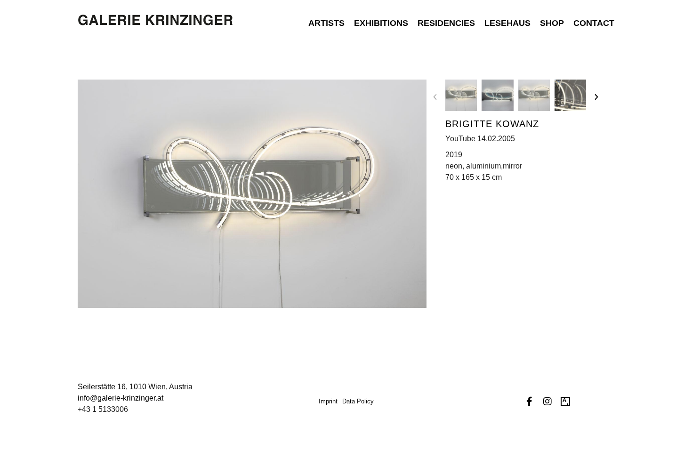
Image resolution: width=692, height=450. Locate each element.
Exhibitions (381, 23)
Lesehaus (507, 23)
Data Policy (358, 401)
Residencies (446, 23)
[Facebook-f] (529, 401)
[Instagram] (547, 401)
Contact (593, 23)
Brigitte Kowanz (492, 124)
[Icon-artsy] (565, 401)
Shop (552, 23)
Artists (326, 23)
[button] (435, 97)
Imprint (328, 401)
